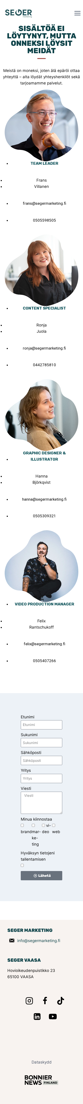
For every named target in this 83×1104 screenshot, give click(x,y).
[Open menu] (77, 13)
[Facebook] (45, 1001)
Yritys (26, 770)
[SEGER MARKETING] (18, 13)
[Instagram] (29, 1001)
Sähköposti (31, 752)
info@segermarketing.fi (38, 940)
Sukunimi (29, 734)
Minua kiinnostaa (36, 819)
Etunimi (27, 717)
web (56, 831)
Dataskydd (42, 1062)
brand (26, 831)
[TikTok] (60, 1001)
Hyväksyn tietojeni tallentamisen (38, 856)
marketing (36, 838)
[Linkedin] (37, 1016)
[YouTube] (53, 1016)
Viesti (26, 788)
